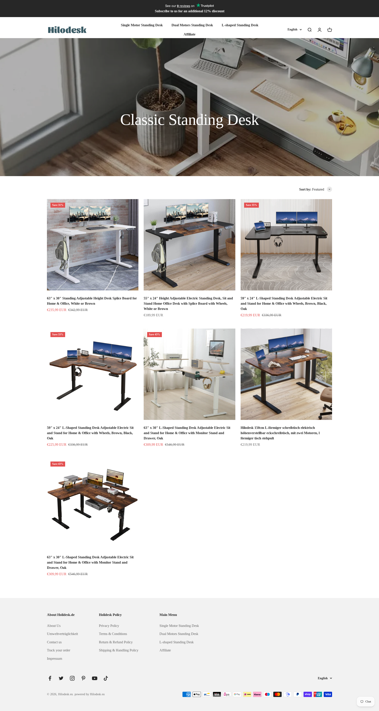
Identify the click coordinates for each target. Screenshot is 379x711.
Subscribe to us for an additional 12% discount (189, 11)
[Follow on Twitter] (61, 678)
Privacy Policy (109, 626)
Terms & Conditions (113, 634)
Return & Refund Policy (116, 642)
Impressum (54, 658)
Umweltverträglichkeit (62, 634)
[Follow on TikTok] (106, 678)
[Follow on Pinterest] (83, 678)
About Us (54, 626)
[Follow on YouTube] (95, 678)
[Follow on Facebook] (50, 678)
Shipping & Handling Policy (118, 650)
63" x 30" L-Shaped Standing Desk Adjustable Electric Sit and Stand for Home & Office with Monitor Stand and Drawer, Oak (187, 433)
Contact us (54, 642)
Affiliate (189, 34)
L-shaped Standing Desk (240, 25)
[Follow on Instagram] (72, 678)
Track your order (58, 650)
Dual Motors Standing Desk (192, 25)
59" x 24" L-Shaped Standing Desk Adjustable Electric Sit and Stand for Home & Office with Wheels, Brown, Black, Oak (284, 303)
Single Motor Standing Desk (142, 25)
